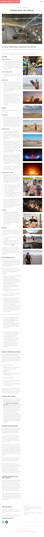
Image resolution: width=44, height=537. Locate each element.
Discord (5, 517)
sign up (39, 508)
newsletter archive (33, 512)
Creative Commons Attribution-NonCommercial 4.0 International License (26, 531)
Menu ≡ (41, 1)
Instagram (14, 515)
